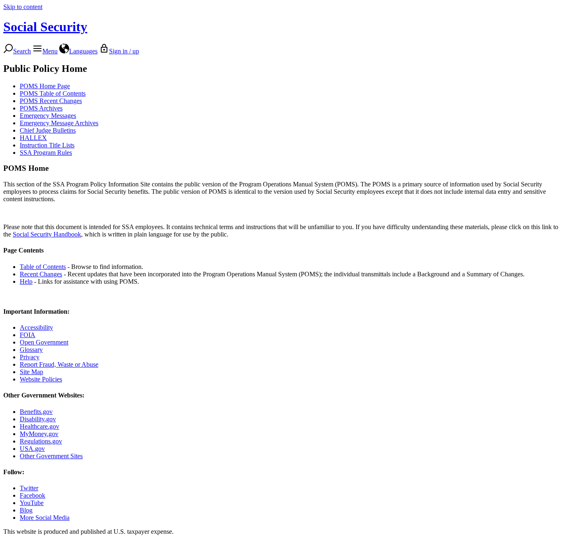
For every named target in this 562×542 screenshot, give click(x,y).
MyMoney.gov (39, 433)
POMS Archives (41, 108)
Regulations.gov (41, 441)
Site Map (31, 371)
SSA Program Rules (46, 152)
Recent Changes (41, 274)
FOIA (27, 334)
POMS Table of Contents (53, 93)
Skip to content (22, 6)
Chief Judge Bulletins (48, 130)
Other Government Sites (51, 455)
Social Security (45, 26)
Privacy (29, 357)
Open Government (44, 342)
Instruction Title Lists (47, 145)
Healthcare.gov (39, 426)
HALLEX (33, 137)
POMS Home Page (45, 86)
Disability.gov (38, 419)
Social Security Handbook (47, 234)
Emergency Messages (48, 115)
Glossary (31, 349)
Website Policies (41, 379)
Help (26, 281)
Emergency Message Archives (59, 122)
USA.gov (32, 448)
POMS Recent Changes (51, 100)
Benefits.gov (36, 411)
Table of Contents (43, 266)
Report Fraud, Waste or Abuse (59, 364)
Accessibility (36, 327)
